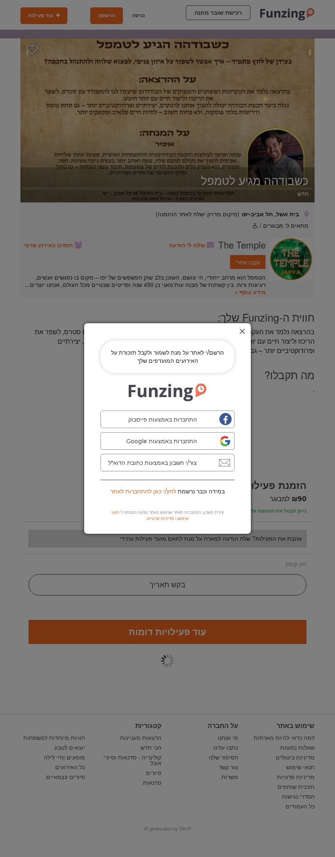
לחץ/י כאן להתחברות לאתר (143, 491)
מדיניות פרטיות (160, 518)
